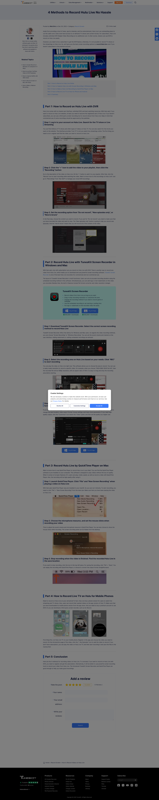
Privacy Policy (57, 401)
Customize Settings (79, 406)
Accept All (99, 406)
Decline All (60, 406)
